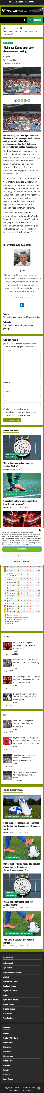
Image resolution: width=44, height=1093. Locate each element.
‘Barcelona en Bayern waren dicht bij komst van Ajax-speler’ (20, 502)
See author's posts (22, 297)
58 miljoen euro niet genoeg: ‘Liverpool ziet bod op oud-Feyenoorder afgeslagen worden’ (21, 826)
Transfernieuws (11, 457)
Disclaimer (7, 1047)
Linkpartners (8, 1056)
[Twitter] (18, 100)
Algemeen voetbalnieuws (12, 972)
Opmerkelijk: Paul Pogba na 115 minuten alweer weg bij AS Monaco (21, 865)
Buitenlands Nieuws (23, 492)
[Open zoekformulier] (24, 20)
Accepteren (22, 549)
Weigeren (22, 555)
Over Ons (6, 1065)
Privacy (6, 1069)
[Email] (25, 100)
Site (5, 400)
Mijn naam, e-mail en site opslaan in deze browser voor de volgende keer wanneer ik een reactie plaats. (21, 412)
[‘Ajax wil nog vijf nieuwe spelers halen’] (22, 523)
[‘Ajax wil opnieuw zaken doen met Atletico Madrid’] (22, 447)
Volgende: (18, 325)
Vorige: (21, 315)
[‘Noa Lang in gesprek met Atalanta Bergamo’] (22, 923)
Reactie (7, 350)
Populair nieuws (21, 454)
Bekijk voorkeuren (22, 561)
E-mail (6, 391)
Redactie (6, 1074)
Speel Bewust (8, 1079)
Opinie (5, 995)
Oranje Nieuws (8, 1004)
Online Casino (8, 1060)
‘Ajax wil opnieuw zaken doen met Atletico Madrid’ (18, 464)
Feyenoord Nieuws (10, 990)
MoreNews (14, 1090)
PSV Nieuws (7, 1013)
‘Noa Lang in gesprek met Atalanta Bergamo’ (18, 941)
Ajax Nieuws (8, 43)
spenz (7, 57)
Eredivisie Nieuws (9, 986)
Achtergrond (8, 963)
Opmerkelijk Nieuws (10, 999)
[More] (28, 100)
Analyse (6, 976)
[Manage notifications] (39, 1088)
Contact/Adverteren (10, 1037)
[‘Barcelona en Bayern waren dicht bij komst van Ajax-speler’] (22, 485)
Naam (6, 382)
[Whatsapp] (22, 100)
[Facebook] (15, 100)
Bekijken (37, 20)
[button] (40, 530)
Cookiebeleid (8, 1042)
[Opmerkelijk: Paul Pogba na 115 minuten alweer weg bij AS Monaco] (22, 848)
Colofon (6, 1033)
